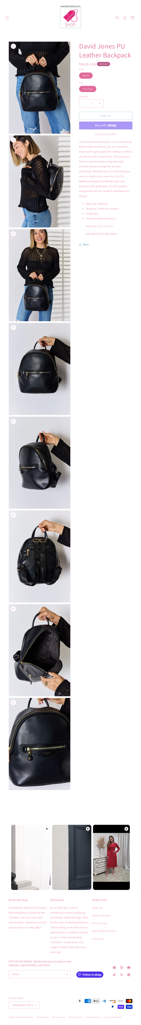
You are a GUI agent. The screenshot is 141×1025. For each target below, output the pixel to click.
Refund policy (43, 1017)
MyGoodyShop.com (24, 1017)
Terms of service (75, 1017)
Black (88, 76)
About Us (97, 907)
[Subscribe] (66, 974)
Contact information (113, 1017)
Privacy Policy (99, 923)
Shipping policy (93, 1017)
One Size (89, 89)
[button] (7, 17)
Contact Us (98, 938)
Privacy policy (58, 1017)
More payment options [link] (105, 133)
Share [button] (86, 244)
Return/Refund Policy (104, 930)
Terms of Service (101, 915)
